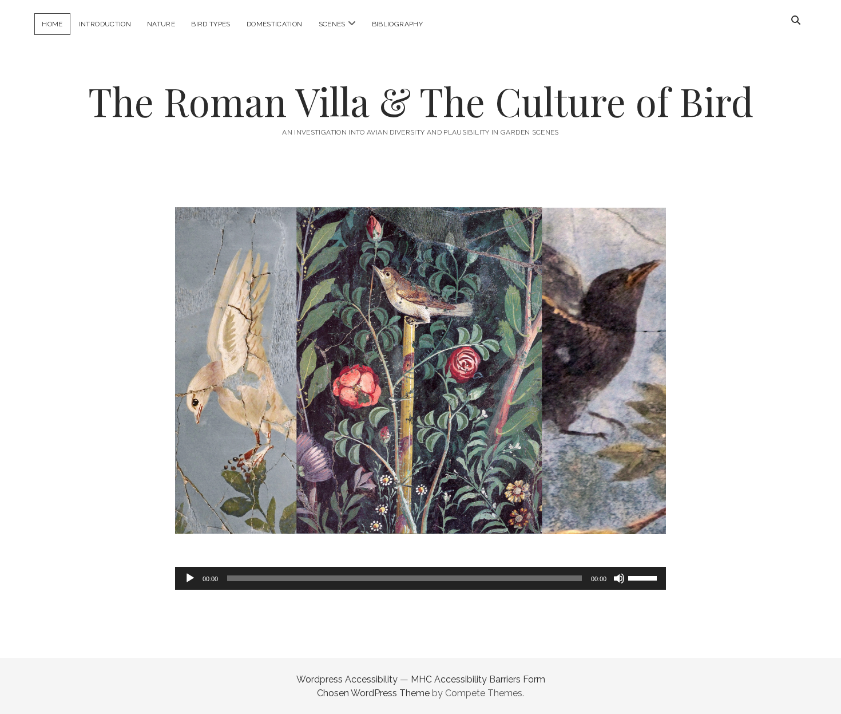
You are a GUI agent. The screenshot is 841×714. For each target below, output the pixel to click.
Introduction (105, 24)
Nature (161, 24)
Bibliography (397, 24)
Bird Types (211, 24)
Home (52, 24)
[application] (420, 578)
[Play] (190, 578)
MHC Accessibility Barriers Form (478, 679)
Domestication (275, 24)
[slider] (644, 577)
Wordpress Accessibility (347, 679)
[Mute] (619, 578)
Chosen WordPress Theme (373, 693)
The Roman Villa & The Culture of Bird (420, 101)
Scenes (332, 24)
